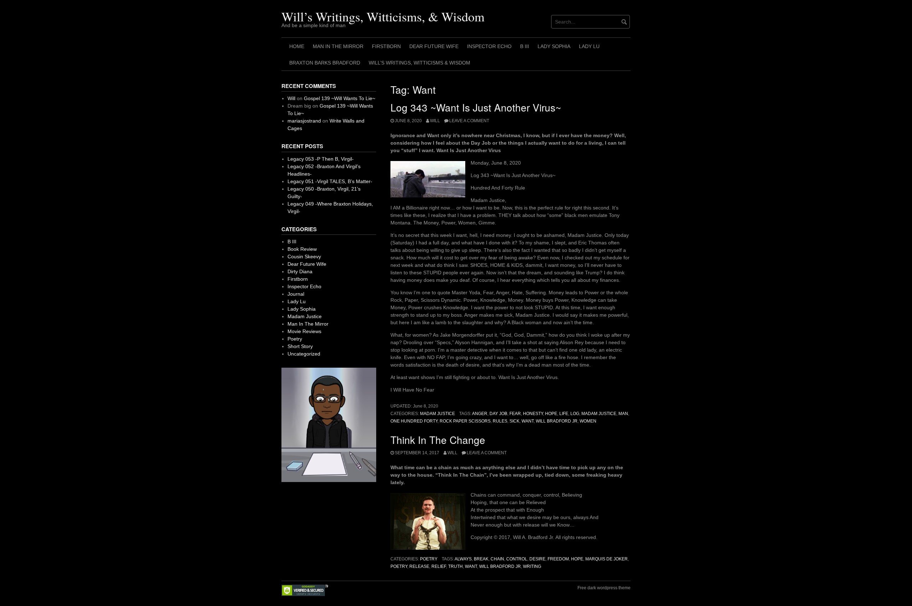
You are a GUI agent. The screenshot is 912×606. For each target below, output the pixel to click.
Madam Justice (437, 413)
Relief (438, 566)
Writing (532, 566)
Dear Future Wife (433, 46)
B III (524, 46)
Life (563, 413)
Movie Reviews (304, 331)
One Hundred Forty (413, 421)
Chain (497, 558)
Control (516, 558)
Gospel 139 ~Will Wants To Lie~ (339, 98)
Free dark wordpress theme (604, 587)
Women (588, 421)
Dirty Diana (299, 271)
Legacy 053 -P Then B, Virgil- (320, 159)
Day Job (498, 413)
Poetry (428, 558)
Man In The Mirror (338, 46)
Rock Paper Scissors (465, 421)
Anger (479, 413)
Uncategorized (303, 354)
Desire (537, 558)
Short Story (300, 346)
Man (623, 413)
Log (574, 413)
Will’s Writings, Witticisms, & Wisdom (382, 16)
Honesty (533, 413)
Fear (515, 413)
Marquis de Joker (606, 558)
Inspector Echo (489, 46)
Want (528, 421)
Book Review (302, 249)
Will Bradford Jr (556, 421)
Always (463, 558)
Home (296, 46)
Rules (500, 421)
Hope (551, 413)
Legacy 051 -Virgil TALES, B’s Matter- (329, 181)
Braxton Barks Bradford (324, 63)
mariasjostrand (304, 121)
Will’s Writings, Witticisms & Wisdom (419, 63)
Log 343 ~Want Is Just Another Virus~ (475, 107)
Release (419, 566)
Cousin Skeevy (304, 256)
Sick (514, 421)
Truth (455, 566)
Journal (295, 294)
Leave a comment (469, 120)
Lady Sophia (554, 46)
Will (435, 120)
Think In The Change (437, 440)
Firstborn (386, 46)
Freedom (558, 558)
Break (481, 558)
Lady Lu (589, 46)
